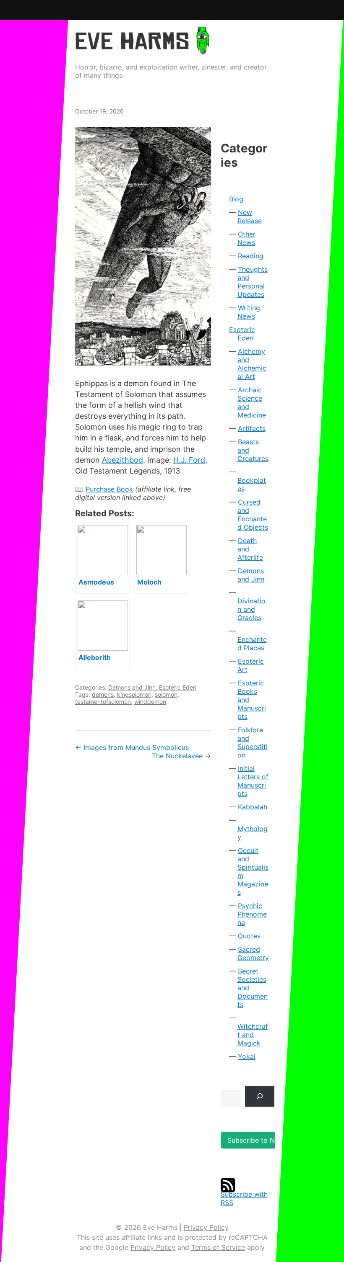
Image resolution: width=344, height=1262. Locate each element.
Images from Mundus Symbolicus (132, 747)
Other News (246, 238)
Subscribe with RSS (244, 1198)
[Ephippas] (143, 246)
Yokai (246, 1056)
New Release (249, 216)
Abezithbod (122, 460)
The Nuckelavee (181, 756)
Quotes (249, 936)
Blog (236, 199)
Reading (250, 256)
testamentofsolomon (103, 701)
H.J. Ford (189, 460)
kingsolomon (134, 694)
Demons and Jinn (132, 687)
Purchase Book (109, 489)
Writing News (248, 312)
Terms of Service (218, 1247)
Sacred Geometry (253, 953)
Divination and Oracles (251, 609)
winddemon (150, 701)
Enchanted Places (252, 643)
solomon (166, 694)
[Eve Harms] (142, 49)
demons (103, 694)
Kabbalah (252, 807)
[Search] (260, 1096)
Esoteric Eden (177, 687)
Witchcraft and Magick (252, 1034)
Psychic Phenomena (252, 914)
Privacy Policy (206, 1227)
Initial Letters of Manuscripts (252, 781)
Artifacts (252, 428)
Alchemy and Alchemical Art (251, 364)
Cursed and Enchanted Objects (252, 514)
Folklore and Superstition (252, 742)
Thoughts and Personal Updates (252, 282)
